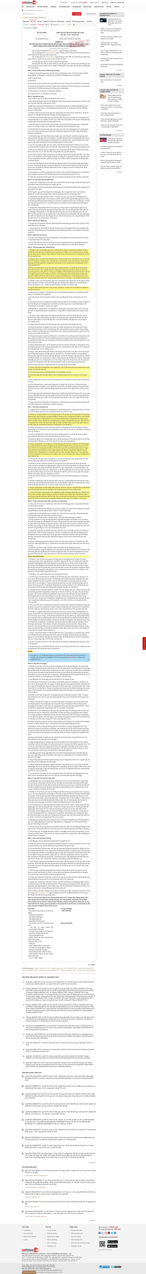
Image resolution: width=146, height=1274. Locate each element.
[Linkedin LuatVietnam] (115, 1233)
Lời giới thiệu (27, 1230)
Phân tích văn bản (52, 1233)
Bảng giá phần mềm (76, 1230)
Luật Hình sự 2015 (57, 1272)
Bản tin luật (87, 6)
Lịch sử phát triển (28, 1233)
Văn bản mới (30, 6)
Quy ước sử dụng (76, 1236)
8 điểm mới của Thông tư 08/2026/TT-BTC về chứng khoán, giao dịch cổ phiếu (111, 30)
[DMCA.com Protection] (116, 1267)
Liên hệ (26, 1239)
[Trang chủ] (22, 6)
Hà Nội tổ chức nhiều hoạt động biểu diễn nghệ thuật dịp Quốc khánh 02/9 (115, 140)
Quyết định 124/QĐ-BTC (86, 968)
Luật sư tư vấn (99, 6)
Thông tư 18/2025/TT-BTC (30, 970)
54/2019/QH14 (54, 50)
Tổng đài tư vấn (51, 1246)
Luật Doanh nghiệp (38, 1272)
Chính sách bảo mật (76, 1239)
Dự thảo (53, 6)
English (106, 2)
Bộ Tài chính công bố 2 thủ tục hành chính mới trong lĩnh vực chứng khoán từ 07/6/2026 (111, 107)
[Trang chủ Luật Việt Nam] (29, 2)
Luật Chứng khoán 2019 (59, 968)
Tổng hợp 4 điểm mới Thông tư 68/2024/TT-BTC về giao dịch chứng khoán (111, 44)
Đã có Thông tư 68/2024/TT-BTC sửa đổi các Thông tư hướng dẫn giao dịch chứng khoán (111, 52)
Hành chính (44, 1216)
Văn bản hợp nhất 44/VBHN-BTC (49, 970)
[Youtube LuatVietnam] (106, 1233)
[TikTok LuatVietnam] (109, 1233)
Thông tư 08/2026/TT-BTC (68, 970)
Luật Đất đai (48, 1272)
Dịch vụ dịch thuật (52, 1239)
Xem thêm (92, 1162)
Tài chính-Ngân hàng (30, 1187)
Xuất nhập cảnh (35, 1197)
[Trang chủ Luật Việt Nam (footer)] (30, 1252)
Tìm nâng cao (92, 14)
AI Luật (109, 6)
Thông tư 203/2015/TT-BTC (42, 968)
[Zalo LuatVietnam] (103, 1233)
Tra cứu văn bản (42, 6)
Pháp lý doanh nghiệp (53, 1236)
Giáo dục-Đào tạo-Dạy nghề (32, 1216)
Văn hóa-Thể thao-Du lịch (41, 1175)
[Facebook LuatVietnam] (100, 1233)
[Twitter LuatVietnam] (112, 1233)
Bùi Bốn (92, 964)
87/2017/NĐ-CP (50, 57)
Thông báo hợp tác (76, 1246)
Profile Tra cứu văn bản (30, 1236)
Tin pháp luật (76, 6)
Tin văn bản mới (64, 6)
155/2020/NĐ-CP (50, 52)
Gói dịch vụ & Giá (94, 2)
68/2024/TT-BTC (72, 968)
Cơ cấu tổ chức (29, 1175)
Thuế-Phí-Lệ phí (41, 1187)
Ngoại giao (28, 1197)
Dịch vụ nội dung (51, 1243)
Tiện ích (116, 6)
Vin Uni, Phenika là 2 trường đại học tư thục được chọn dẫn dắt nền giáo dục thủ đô (111, 154)
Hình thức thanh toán (77, 1233)
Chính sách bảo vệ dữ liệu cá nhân (80, 1243)
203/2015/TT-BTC (43, 893)
